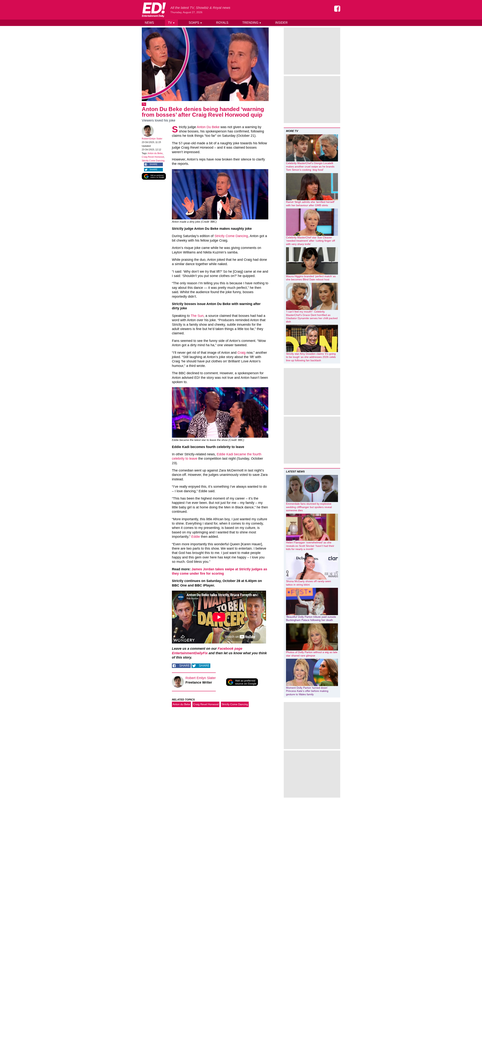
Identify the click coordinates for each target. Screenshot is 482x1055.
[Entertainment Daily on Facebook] (337, 8)
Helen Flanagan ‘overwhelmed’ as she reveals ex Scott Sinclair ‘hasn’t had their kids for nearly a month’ (310, 546)
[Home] (154, 10)
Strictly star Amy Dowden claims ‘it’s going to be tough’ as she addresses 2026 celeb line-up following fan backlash (311, 357)
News (149, 22)
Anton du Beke (155, 153)
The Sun (197, 316)
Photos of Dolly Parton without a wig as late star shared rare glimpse (311, 654)
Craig (241, 352)
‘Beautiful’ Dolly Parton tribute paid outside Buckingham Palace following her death (311, 618)
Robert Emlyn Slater (152, 138)
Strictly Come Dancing (153, 160)
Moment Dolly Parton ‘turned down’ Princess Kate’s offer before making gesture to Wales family (307, 691)
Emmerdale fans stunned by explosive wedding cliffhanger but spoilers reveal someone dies (309, 507)
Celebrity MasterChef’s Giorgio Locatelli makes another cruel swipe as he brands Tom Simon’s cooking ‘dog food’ (310, 166)
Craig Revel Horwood (153, 157)
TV (171, 22)
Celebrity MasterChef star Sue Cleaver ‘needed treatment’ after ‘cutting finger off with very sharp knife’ (310, 241)
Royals (222, 22)
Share (153, 164)
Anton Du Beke (208, 127)
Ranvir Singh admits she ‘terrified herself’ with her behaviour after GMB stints (310, 203)
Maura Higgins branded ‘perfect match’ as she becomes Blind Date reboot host (311, 278)
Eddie (195, 537)
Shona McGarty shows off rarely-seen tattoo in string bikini (308, 583)
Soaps (195, 22)
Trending (251, 22)
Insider (281, 22)
